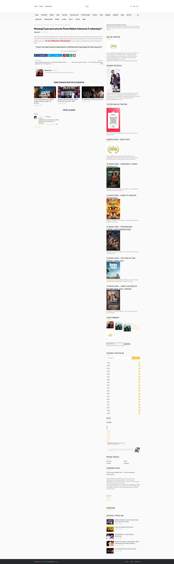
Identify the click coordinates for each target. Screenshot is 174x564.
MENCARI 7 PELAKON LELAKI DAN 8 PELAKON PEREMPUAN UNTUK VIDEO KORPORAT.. (127, 542)
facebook (108, 461)
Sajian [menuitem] (64, 19)
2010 (123, 407)
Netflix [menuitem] (129, 15)
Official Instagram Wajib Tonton (114, 472)
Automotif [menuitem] (44, 15)
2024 (123, 368)
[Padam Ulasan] (56, 124)
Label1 (108, 433)
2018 (123, 385)
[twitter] (134, 6)
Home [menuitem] (36, 15)
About (108, 440)
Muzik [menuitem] (122, 15)
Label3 (108, 436)
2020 (123, 379)
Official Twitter (110, 474)
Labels (108, 431)
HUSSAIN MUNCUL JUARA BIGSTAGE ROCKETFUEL (124, 535)
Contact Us (137, 561)
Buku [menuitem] (58, 15)
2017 (123, 388)
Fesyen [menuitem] (95, 15)
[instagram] (137, 6)
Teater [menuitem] (77, 19)
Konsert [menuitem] (115, 15)
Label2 (108, 434)
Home (35, 6)
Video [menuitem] (84, 19)
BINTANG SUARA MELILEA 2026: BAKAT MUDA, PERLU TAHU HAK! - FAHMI (68, 100)
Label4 (108, 437)
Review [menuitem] (57, 19)
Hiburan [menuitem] (107, 15)
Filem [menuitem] (101, 15)
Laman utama (37, 24)
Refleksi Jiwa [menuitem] (48, 19)
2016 (123, 391)
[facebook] (131, 6)
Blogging (45, 561)
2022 (123, 374)
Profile (41, 6)
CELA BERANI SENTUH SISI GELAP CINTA (92, 99)
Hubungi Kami (48, 6)
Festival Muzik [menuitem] (85, 15)
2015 (123, 393)
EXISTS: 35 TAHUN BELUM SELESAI (124, 527)
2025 (123, 365)
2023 (123, 371)
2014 (123, 396)
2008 (123, 413)
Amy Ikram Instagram (129, 472)
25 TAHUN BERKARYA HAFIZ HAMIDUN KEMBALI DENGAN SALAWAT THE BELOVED (44, 101)
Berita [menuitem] (52, 15)
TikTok (125, 461)
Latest (108, 500)
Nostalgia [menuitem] (38, 19)
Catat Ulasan (37, 127)
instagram (126, 463)
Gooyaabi (56, 561)
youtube (108, 463)
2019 (123, 382)
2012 (123, 402)
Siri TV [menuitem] (71, 19)
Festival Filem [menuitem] (74, 15)
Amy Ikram (37, 32)
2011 (123, 405)
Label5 (108, 439)
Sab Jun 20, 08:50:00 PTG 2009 (47, 124)
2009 (123, 410)
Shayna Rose (42, 116)
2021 (123, 377)
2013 (123, 399)
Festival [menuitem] (64, 15)
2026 (123, 363)
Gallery (108, 497)
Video (108, 499)
